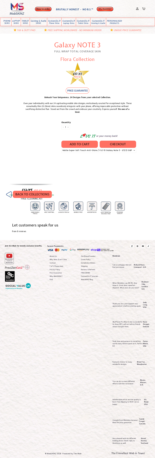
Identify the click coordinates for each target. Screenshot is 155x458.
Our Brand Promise (88, 256)
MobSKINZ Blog (87, 280)
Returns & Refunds (88, 270)
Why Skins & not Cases (58, 259)
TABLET (25, 22)
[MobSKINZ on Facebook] (132, 246)
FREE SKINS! (85, 273)
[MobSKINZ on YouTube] (143, 246)
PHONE (7, 22)
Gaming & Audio (38, 22)
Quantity (66, 122)
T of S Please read (56, 266)
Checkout (118, 144)
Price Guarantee (56, 273)
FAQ (51, 280)
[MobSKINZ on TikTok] (148, 246)
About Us (53, 256)
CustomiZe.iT (54, 22)
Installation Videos (88, 263)
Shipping (84, 266)
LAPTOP (16, 22)
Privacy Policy (55, 270)
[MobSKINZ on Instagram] (137, 246)
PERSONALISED (114, 22)
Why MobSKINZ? (56, 276)
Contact (53, 263)
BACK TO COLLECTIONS (32, 194)
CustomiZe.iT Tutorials (89, 276)
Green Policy (85, 259)
